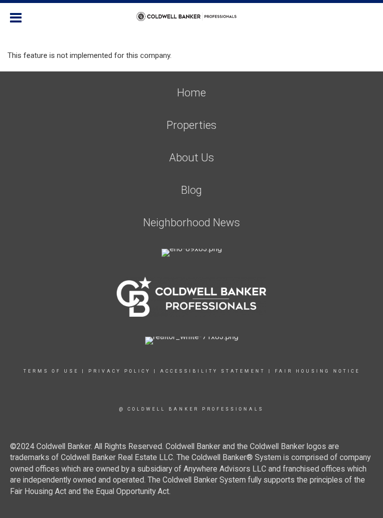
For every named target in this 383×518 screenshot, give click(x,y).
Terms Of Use (51, 371)
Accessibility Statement (212, 371)
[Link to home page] (191, 16)
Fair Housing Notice (317, 371)
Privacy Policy (119, 371)
